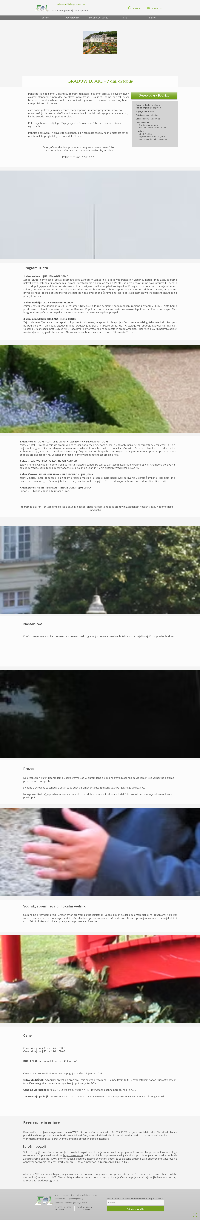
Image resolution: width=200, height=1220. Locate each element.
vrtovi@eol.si (87, 1207)
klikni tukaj (121, 1162)
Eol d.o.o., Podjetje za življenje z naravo (82, 1195)
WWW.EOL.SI (75, 1132)
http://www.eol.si (73, 1155)
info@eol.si (86, 1209)
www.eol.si (63, 1209)
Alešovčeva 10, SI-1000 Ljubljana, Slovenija (71, 1203)
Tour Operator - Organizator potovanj (69, 1198)
